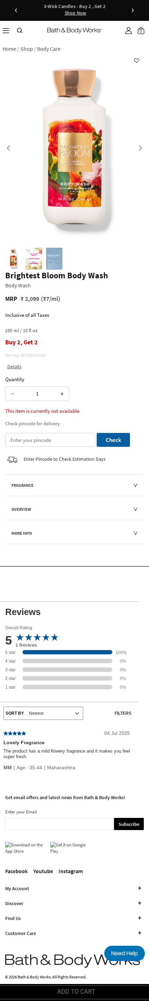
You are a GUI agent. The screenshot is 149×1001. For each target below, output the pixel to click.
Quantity (14, 379)
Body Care (49, 48)
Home (9, 48)
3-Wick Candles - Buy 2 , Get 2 (74, 10)
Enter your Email (21, 812)
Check (113, 440)
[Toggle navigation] (5, 30)
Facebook (16, 871)
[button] (128, 30)
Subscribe (129, 824)
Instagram (71, 871)
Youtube (43, 871)
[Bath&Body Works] (74, 30)
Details (14, 366)
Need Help (124, 953)
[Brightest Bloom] (13, 259)
